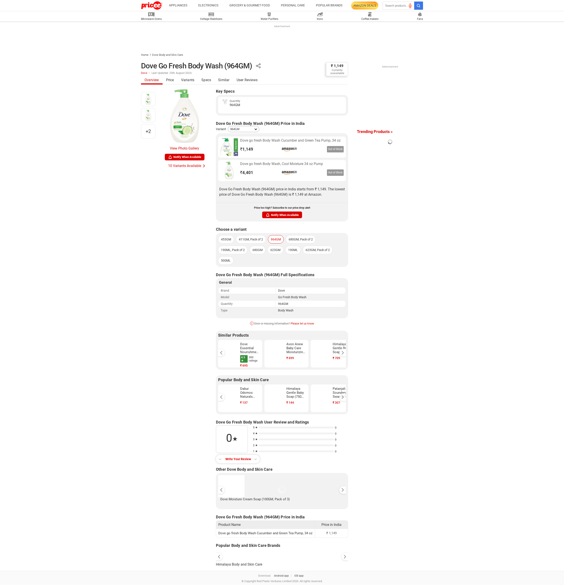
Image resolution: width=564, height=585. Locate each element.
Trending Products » (375, 131)
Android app (281, 575)
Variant (221, 129)
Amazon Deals (364, 5)
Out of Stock (335, 149)
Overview (152, 80)
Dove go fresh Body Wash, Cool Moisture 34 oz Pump (281, 164)
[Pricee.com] (151, 5)
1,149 (246, 149)
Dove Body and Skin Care (167, 54)
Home (144, 54)
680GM (257, 250)
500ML (226, 260)
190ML (293, 250)
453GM (226, 239)
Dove (144, 73)
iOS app (299, 575)
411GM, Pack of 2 (251, 239)
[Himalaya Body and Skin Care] (282, 555)
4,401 (246, 172)
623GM (275, 250)
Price (170, 80)
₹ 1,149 (337, 66)
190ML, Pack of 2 (233, 250)
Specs (206, 80)
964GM (276, 239)
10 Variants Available (184, 166)
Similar (223, 80)
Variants (188, 80)
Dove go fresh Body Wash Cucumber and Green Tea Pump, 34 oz (290, 140)
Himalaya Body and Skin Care (239, 564)
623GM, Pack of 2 (318, 250)
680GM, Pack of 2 (301, 239)
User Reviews (247, 80)
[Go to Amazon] (229, 147)
